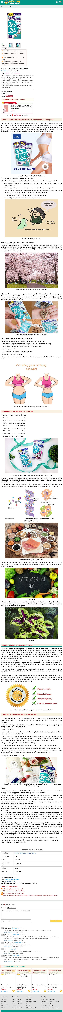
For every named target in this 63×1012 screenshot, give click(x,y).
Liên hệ (3, 1007)
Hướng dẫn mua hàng (17, 1001)
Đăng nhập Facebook (31, 1001)
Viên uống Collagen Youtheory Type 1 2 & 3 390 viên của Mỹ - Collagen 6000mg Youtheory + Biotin (23, 987)
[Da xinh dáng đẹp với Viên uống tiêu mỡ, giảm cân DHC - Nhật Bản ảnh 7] (31, 519)
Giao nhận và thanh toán (17, 1003)
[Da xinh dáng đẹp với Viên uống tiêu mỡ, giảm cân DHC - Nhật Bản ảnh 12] (31, 782)
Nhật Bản (17, 73)
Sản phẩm (3, 1001)
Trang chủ (3, 999)
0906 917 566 (17, 115)
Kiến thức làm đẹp (5, 1005)
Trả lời (5, 932)
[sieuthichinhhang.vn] (12, 2)
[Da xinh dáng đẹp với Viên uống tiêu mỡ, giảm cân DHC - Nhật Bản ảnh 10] (31, 638)
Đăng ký (28, 1003)
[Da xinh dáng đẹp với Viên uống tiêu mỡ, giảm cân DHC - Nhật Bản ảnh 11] (31, 708)
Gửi (56, 921)
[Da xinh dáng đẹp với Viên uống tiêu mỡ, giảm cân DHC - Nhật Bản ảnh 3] (31, 287)
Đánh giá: (3, 907)
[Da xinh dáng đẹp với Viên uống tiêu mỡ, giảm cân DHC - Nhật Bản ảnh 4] (31, 333)
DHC (7, 73)
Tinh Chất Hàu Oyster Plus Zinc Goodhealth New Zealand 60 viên (55, 986)
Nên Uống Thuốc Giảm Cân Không (25, 853)
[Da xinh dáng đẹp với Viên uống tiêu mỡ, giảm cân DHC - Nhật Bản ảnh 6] (31, 473)
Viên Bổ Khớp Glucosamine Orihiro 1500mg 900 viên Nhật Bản (7, 987)
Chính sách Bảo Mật (16, 999)
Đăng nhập (28, 999)
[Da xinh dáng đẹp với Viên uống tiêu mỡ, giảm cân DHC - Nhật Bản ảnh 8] (31, 558)
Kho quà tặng (4, 1003)
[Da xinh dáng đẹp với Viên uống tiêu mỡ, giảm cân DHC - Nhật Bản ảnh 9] (31, 597)
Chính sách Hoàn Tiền (17, 1007)
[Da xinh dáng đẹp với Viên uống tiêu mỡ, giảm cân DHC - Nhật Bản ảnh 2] (31, 237)
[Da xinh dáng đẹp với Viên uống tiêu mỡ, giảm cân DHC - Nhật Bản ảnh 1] (31, 173)
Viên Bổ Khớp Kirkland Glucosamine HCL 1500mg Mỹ (39, 986)
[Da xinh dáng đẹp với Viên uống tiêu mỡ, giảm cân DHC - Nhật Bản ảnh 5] (31, 405)
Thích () (10, 932)
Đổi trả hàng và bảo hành (18, 1005)
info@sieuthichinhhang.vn (51, 1005)
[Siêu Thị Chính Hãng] (2, 7)
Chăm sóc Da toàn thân (31, 1007)
